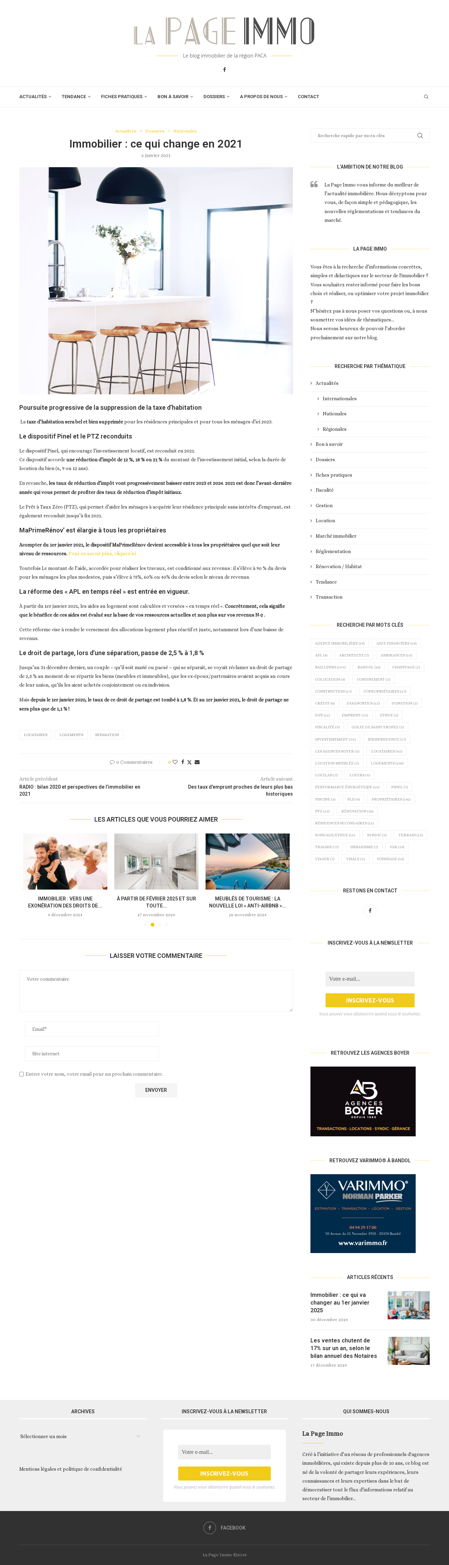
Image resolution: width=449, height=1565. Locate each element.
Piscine (325, 799)
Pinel (399, 787)
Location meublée (337, 763)
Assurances (396, 655)
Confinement (373, 679)
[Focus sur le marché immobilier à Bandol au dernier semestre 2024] (156, 861)
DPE (322, 715)
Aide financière (396, 643)
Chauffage (406, 667)
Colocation (330, 679)
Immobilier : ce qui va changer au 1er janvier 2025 (339, 1303)
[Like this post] (175, 762)
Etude (389, 715)
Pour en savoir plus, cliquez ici (102, 553)
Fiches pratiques (121, 96)
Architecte (354, 655)
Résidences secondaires (344, 823)
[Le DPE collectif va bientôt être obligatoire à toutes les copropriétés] (65, 861)
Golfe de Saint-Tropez (377, 727)
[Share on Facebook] (182, 762)
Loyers (359, 775)
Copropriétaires (384, 691)
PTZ (322, 811)
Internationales (340, 398)
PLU (353, 799)
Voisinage (390, 859)
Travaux (327, 847)
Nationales (335, 413)
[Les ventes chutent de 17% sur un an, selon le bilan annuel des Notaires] (409, 1351)
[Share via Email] (197, 762)
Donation (404, 703)
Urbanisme (364, 847)
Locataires (35, 735)
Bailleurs (330, 667)
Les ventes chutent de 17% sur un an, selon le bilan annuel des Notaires (343, 1348)
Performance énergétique (347, 787)
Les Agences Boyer (337, 751)
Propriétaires (390, 799)
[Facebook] (224, 69)
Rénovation (357, 811)
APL (321, 655)
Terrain (410, 835)
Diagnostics (363, 703)
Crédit (325, 703)
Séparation (107, 735)
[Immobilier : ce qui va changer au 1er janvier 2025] (409, 1305)
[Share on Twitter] (189, 762)
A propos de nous (261, 96)
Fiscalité (325, 490)
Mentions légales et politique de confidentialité (70, 1469)
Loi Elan (326, 775)
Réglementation (333, 551)
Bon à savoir (173, 96)
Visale (355, 859)
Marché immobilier (336, 536)
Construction (333, 691)
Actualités (33, 96)
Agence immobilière (339, 643)
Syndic (377, 835)
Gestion (324, 505)
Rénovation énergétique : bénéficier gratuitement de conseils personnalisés (247, 905)
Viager (324, 859)
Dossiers (214, 96)
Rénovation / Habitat (339, 566)
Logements (71, 735)
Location (325, 520)
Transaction (329, 597)
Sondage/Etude (335, 835)
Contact (308, 96)
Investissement (335, 739)
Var (397, 847)
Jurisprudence (387, 739)
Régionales (335, 429)
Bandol (368, 667)
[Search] (426, 97)
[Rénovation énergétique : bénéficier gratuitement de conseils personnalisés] (248, 861)
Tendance (74, 96)
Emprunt (355, 715)
